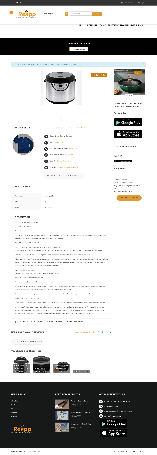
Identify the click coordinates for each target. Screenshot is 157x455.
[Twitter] (102, 332)
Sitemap (14, 416)
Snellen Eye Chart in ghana (80, 412)
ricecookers (78, 321)
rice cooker (49, 321)
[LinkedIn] (110, 332)
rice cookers (59, 321)
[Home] (26, 14)
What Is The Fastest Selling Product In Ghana (122, 25)
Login (142, 3)
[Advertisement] (45, 27)
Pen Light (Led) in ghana (79, 401)
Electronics (79, 49)
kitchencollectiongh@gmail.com (68, 167)
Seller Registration (129, 198)
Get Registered (129, 3)
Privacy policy (139, 451)
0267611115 (72, 148)
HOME (80, 25)
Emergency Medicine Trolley (81, 424)
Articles (14, 413)
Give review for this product (27, 341)
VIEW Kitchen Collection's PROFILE (64, 175)
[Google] (106, 332)
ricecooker (69, 321)
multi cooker (27, 321)
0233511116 (58, 142)
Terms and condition (120, 451)
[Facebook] (98, 332)
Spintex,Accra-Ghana (65, 161)
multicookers (38, 321)
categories (92, 25)
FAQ (12, 409)
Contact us (15, 405)
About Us (14, 401)
